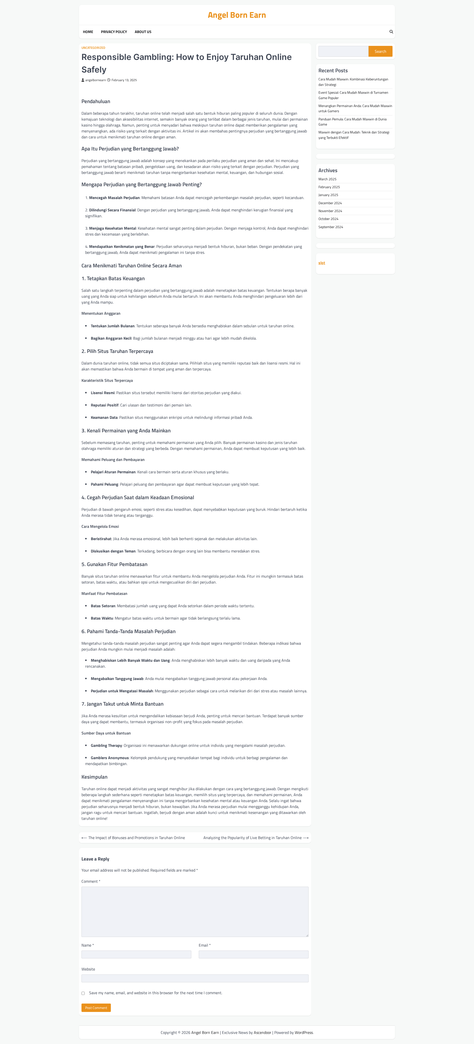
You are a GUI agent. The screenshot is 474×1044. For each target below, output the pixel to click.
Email (205, 945)
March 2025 (327, 179)
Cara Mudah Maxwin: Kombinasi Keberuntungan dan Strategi (353, 82)
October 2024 (328, 219)
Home (88, 32)
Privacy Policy (114, 32)
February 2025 (329, 187)
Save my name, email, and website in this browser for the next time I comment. (155, 993)
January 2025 (328, 195)
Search (380, 51)
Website (88, 969)
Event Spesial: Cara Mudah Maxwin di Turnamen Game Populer (353, 95)
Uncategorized (93, 48)
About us (143, 32)
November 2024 (330, 211)
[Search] (391, 32)
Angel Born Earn (237, 14)
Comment (90, 881)
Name (87, 945)
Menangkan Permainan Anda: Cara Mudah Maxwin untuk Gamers (355, 108)
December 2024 (330, 203)
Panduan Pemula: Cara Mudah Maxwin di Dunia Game (352, 121)
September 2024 (330, 227)
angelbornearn (95, 80)
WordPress (304, 1032)
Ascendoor (262, 1032)
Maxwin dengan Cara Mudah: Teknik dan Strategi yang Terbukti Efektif (353, 135)
